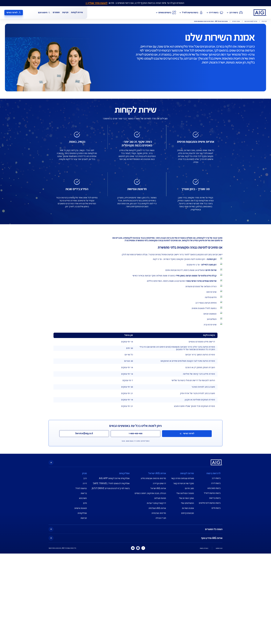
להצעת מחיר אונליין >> (96, 3)
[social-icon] (143, 548)
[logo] (260, 12)
